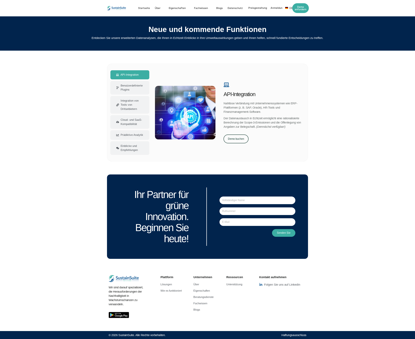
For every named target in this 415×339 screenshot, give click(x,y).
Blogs (219, 8)
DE (289, 8)
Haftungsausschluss (293, 335)
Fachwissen (201, 8)
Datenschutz (235, 8)
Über (157, 8)
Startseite (144, 8)
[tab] (129, 74)
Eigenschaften (177, 8)
